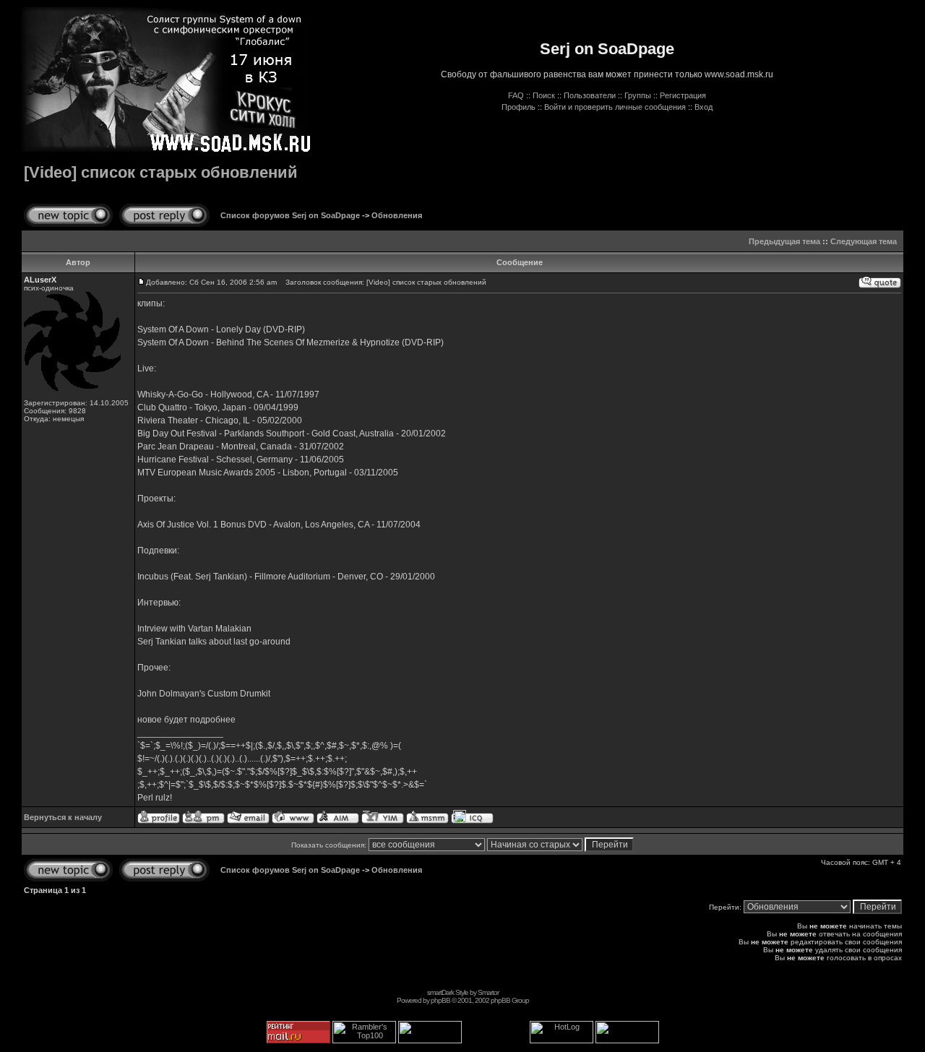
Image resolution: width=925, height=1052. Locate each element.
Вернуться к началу (63, 817)
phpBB (440, 1000)
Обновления (396, 215)
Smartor (488, 992)
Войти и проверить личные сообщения (615, 107)
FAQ (516, 95)
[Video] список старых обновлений (161, 172)
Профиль (518, 107)
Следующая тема (863, 241)
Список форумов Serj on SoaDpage (290, 215)
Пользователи (590, 95)
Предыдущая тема (784, 241)
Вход (703, 107)
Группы (637, 95)
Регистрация (683, 95)
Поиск (544, 95)
